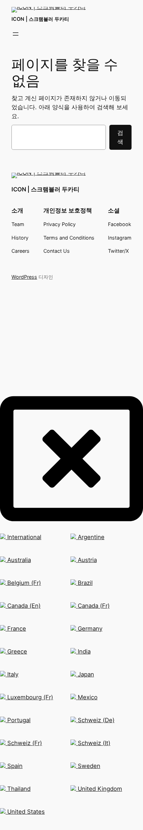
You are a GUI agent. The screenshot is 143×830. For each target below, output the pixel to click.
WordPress (24, 277)
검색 (120, 137)
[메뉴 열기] (15, 34)
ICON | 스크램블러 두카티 (40, 19)
